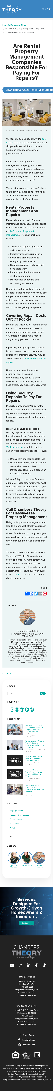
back (7, 673)
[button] (12, 709)
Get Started (26, 923)
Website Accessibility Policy (39, 1079)
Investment (14, 823)
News (12, 828)
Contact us (17, 574)
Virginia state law (15, 447)
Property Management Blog (14, 25)
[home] (12, 9)
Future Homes (16, 819)
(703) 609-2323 (26, 987)
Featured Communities (19, 815)
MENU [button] (47, 9)
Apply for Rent (28, 1045)
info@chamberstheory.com (26, 990)
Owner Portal (28, 1035)
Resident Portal (28, 1040)
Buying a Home (16, 810)
